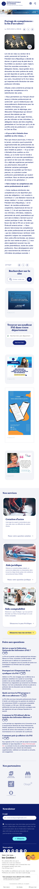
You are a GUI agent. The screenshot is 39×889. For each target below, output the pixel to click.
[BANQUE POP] (19, 309)
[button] (35, 3)
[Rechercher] (29, 279)
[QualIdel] (19, 472)
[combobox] (16, 279)
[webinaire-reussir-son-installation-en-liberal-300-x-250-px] (19, 376)
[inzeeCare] (19, 434)
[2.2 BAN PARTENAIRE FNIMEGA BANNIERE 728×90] (19, 14)
